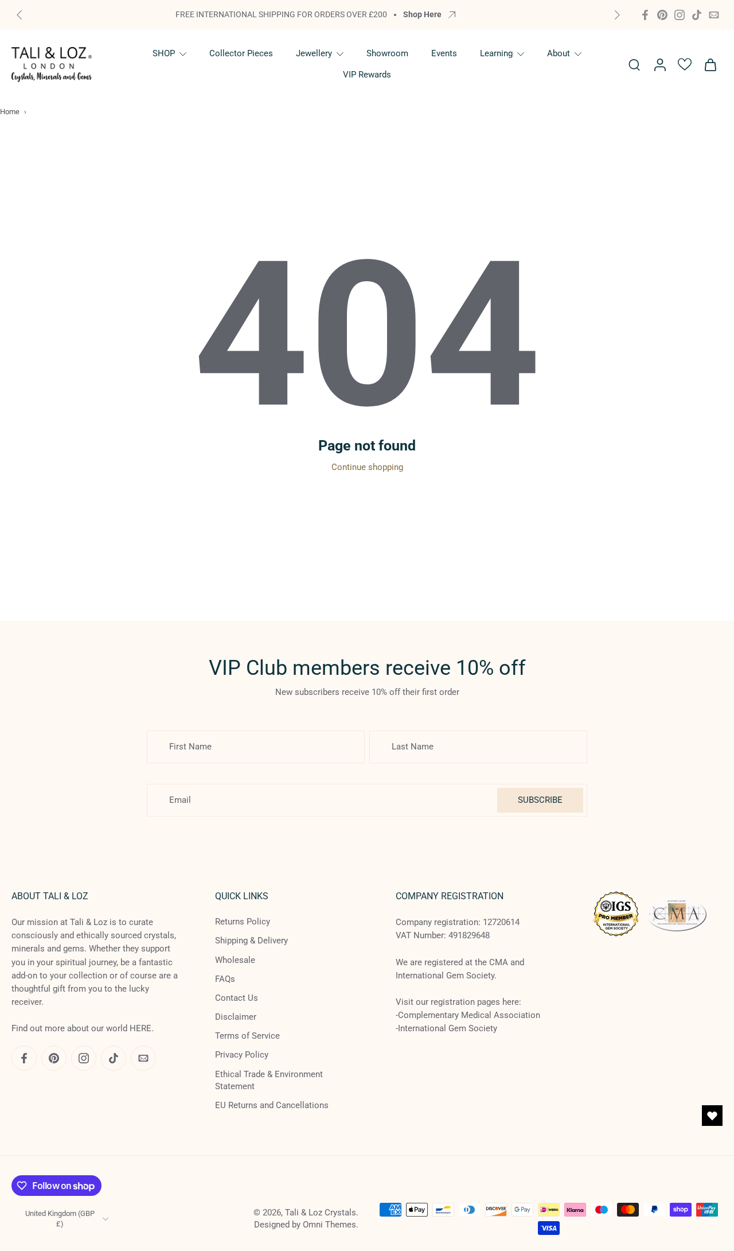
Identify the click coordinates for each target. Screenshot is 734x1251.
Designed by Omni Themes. (306, 1224)
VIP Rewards (367, 74)
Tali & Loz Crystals (320, 1212)
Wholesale (235, 959)
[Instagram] (679, 15)
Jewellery (314, 53)
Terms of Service (247, 1036)
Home (9, 111)
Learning (496, 53)
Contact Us (236, 998)
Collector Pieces (241, 53)
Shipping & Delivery (251, 940)
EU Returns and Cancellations (272, 1105)
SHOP (164, 53)
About (558, 53)
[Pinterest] (662, 15)
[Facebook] (645, 15)
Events (444, 53)
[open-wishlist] (712, 1115)
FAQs (225, 978)
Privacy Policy (241, 1055)
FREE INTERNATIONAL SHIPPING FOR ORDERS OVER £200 (281, 14)
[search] (634, 64)
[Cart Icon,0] (710, 64)
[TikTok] (696, 15)
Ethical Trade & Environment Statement (269, 1080)
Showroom (387, 53)
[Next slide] (617, 15)
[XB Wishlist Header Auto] (684, 64)
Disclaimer (235, 1017)
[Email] (714, 15)
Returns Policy (242, 921)
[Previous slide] (19, 15)
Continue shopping (367, 467)
